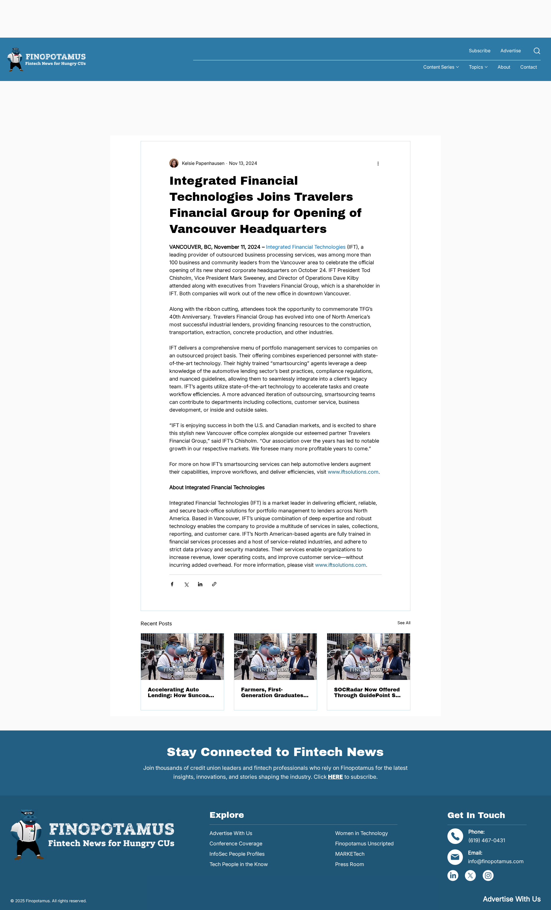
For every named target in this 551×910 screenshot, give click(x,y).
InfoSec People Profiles (237, 854)
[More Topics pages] (486, 66)
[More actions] (378, 163)
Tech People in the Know (238, 864)
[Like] (537, 50)
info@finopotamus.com (496, 861)
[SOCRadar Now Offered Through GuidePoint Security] (368, 656)
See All (403, 622)
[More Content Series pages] (457, 66)
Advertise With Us (230, 833)
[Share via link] (214, 584)
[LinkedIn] (452, 875)
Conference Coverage (235, 843)
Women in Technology (361, 833)
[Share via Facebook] (172, 584)
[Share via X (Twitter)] (186, 584)
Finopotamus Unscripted (364, 843)
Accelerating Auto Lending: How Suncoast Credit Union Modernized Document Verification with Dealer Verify (181, 692)
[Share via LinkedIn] (200, 584)
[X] (470, 875)
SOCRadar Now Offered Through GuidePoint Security (368, 692)
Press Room (349, 864)
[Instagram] (488, 875)
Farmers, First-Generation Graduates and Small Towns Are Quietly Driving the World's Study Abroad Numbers (272, 692)
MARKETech (349, 854)
